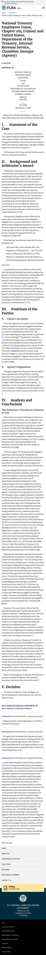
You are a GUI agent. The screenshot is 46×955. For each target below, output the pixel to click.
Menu (43, 7)
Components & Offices (11, 859)
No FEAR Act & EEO (8, 931)
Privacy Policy (6, 952)
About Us (5, 854)
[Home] (4, 8)
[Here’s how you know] (23, 2)
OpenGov (5, 943)
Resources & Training (10, 875)
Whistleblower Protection (10, 935)
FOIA (3, 923)
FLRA (14, 8)
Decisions (12, 13)
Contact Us (6, 880)
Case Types (6, 864)
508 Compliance (7, 947)
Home (4, 13)
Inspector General (8, 927)
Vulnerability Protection (10, 939)
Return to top (7, 842)
